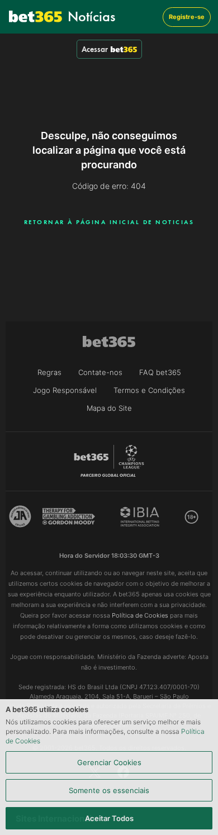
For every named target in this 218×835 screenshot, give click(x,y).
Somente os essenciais (109, 790)
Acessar (95, 49)
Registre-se (187, 17)
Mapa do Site (109, 408)
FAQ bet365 (160, 372)
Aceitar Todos (109, 818)
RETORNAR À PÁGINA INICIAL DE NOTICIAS (109, 222)
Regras (49, 372)
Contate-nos (100, 372)
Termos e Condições (149, 390)
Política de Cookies (140, 615)
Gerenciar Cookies (109, 762)
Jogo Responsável (65, 390)
